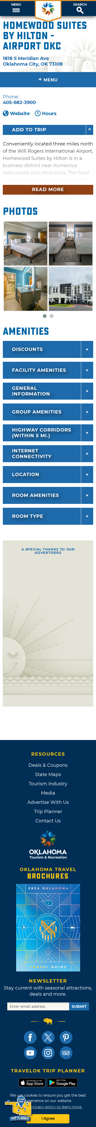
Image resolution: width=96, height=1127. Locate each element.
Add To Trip (29, 130)
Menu (16, 4)
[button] (16, 8)
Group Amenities (36, 412)
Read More (48, 189)
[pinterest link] (66, 1037)
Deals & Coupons (48, 765)
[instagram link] (48, 1052)
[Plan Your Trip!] (18, 1109)
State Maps (48, 774)
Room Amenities (35, 495)
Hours (49, 113)
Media (48, 793)
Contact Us (48, 821)
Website (20, 113)
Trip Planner (48, 811)
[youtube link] (30, 1052)
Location (25, 474)
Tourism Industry (48, 784)
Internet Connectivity (31, 453)
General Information (31, 391)
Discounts (27, 349)
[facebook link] (30, 1037)
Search (80, 4)
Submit (79, 1006)
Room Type (27, 516)
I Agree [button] (48, 1118)
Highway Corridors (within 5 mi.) (41, 432)
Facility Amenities (39, 370)
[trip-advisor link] (66, 1052)
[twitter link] (48, 1037)
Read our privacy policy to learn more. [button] (48, 1107)
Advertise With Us (48, 802)
